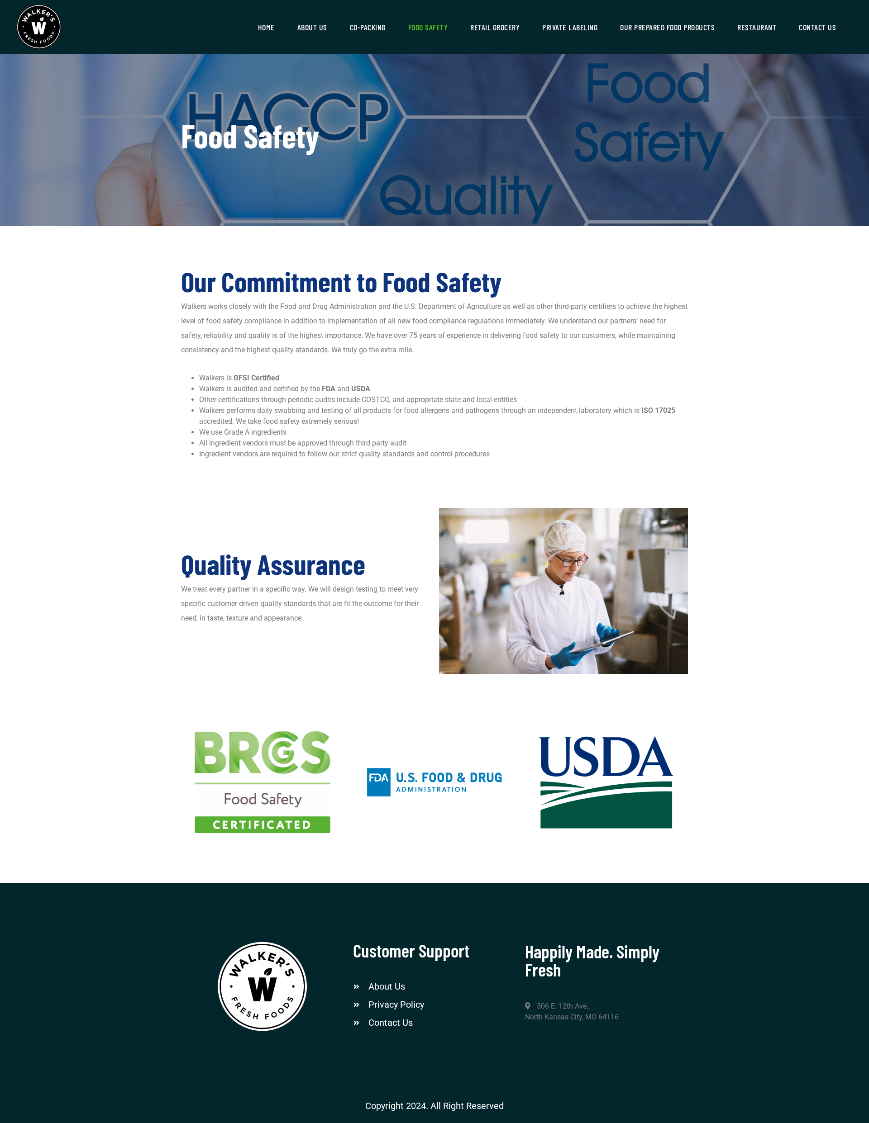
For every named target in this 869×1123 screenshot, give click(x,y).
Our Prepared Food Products (667, 27)
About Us (312, 27)
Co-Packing (368, 27)
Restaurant (756, 27)
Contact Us (817, 27)
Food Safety (428, 27)
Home (266, 27)
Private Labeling (569, 27)
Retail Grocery (495, 27)
